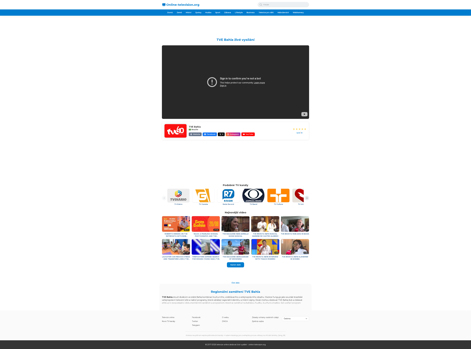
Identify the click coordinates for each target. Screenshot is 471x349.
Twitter (195, 321)
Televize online (168, 317)
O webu (225, 317)
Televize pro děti (266, 12)
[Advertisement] (235, 24)
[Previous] (164, 198)
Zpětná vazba (258, 321)
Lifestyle (239, 12)
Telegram (196, 325)
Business (251, 12)
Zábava (227, 12)
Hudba (208, 12)
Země (179, 12)
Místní (188, 12)
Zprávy (198, 12)
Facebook (196, 317)
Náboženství (283, 12)
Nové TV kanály (168, 321)
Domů (170, 12)
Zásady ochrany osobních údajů (265, 317)
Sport (217, 12)
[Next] (307, 198)
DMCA (225, 321)
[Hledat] (261, 4)
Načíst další (235, 265)
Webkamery (298, 12)
